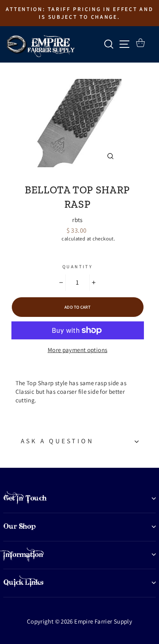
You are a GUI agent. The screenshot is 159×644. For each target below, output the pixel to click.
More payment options (78, 350)
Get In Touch (24, 498)
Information (23, 554)
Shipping (50, 238)
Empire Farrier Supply (77, 176)
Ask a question (57, 441)
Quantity (77, 266)
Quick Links (23, 582)
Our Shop (19, 526)
